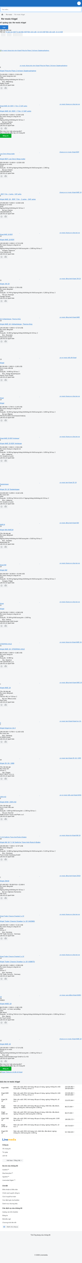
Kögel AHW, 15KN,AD (8, 802)
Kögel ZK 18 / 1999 (7, 763)
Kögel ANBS (3, 1106)
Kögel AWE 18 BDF (7, 240)
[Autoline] (2, 14)
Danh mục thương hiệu (10, 1203)
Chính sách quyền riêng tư (11, 1193)
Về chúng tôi (6, 1148)
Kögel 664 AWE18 (6, 530)
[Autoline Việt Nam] (13, 3)
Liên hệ (4, 1156)
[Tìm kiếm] (79, 9)
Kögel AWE (5, 1088)
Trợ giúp (5, 1152)
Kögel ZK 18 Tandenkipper (10, 489)
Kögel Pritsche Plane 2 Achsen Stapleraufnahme (18, 71)
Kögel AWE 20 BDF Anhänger (11, 443)
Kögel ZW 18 (4, 1132)
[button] (79, 3)
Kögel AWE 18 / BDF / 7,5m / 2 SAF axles (15, 111)
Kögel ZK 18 (4, 1100)
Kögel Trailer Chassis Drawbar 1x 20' (17, 921)
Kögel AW (3, 570)
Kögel (2, 363)
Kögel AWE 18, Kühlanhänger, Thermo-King (16, 324)
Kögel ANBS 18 (5, 1004)
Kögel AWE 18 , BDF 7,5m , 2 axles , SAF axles (18, 199)
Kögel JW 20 (5, 284)
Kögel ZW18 (4, 881)
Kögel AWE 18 (5, 688)
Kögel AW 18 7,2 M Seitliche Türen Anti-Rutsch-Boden (20, 842)
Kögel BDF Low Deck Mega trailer (12, 159)
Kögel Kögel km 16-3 (8, 728)
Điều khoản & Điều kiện (10, 1189)
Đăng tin (6, 136)
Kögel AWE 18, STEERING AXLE (12, 649)
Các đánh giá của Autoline (10, 1200)
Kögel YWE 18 (5, 1119)
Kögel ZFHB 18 (4, 1125)
